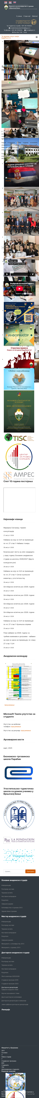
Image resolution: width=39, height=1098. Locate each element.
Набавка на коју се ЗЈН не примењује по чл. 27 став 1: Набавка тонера (18, 543)
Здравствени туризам (9, 911)
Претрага (30, 871)
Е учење (19, 16)
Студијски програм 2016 (10, 980)
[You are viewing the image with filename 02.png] (22, 185)
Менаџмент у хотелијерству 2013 (13, 944)
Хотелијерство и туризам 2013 (12, 907)
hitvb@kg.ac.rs (30, 30)
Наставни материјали (9, 896)
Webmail (35, 16)
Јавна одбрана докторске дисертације (15, 1004)
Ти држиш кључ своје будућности (10, 37)
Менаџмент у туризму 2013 (11, 947)
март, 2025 (8, 748)
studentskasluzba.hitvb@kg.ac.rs (20, 28)
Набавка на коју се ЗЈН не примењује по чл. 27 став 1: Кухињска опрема (18, 624)
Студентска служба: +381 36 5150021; (20, 26)
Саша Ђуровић (27, 1094)
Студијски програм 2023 (10, 983)
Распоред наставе (8, 889)
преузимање (9, 705)
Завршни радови (7, 904)
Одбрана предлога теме (10, 989)
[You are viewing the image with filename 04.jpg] (22, 217)
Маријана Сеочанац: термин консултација (15, 531)
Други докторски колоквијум (12, 997)
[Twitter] (31, 75)
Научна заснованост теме (10, 993)
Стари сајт (27, 16)
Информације (6, 885)
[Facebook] (26, 75)
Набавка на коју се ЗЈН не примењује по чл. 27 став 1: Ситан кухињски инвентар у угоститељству (18, 576)
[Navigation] (37, 37)
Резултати (5, 900)
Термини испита (7, 893)
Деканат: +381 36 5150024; (14, 30)
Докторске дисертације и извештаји (14, 1000)
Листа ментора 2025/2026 (11, 976)
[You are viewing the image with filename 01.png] (22, 169)
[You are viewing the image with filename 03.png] (22, 201)
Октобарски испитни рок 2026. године (19, 589)
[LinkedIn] (36, 75)
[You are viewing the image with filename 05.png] (22, 232)
